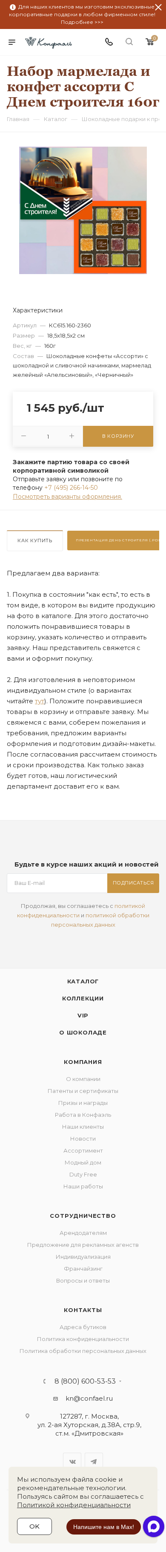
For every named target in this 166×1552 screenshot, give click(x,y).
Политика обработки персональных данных (83, 1350)
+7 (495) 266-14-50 (71, 487)
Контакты (83, 1309)
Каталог (83, 981)
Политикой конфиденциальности (74, 1505)
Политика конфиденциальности (83, 1338)
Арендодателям (83, 1232)
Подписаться (133, 883)
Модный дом (83, 1162)
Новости (83, 1138)
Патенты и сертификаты (83, 1090)
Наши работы (83, 1186)
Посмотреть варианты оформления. (67, 496)
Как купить (34, 540)
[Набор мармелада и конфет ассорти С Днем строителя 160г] (83, 210)
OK (34, 1526)
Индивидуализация (83, 1256)
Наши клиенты (83, 1126)
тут (39, 701)
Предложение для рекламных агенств (83, 1244)
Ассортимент (83, 1150)
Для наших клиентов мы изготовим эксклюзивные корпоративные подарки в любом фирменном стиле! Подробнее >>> (82, 14)
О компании (83, 1078)
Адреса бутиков (83, 1327)
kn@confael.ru (89, 1398)
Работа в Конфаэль (83, 1114)
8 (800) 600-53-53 (85, 1381)
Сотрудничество (83, 1215)
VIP (83, 1015)
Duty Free (83, 1174)
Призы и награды (83, 1102)
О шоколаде (83, 1032)
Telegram (94, 1462)
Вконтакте (72, 1462)
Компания (83, 1061)
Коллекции (83, 998)
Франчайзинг (83, 1268)
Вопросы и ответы (83, 1280)
